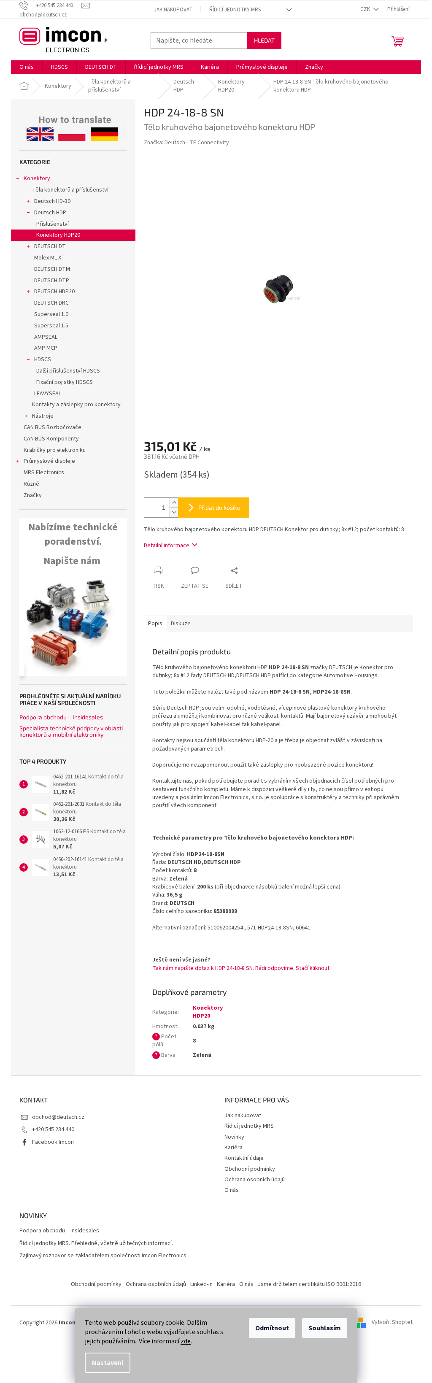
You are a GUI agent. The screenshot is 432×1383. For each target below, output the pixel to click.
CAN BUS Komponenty (51, 439)
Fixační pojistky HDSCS (64, 382)
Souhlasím (324, 1328)
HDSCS (42, 359)
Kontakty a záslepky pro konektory (76, 404)
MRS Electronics (44, 472)
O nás (231, 1190)
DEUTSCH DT (50, 246)
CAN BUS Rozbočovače (52, 427)
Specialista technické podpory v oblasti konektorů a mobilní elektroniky (71, 731)
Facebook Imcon (53, 1142)
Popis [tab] (155, 623)
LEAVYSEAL (47, 393)
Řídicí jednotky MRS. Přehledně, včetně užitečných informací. (96, 1244)
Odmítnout (272, 1328)
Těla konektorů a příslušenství (70, 190)
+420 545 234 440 (53, 1129)
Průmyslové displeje (49, 461)
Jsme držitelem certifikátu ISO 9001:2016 (309, 1284)
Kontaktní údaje (244, 1158)
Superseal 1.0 (51, 314)
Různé (31, 484)
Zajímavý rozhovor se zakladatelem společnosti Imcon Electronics (102, 1256)
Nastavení (107, 1362)
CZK (365, 9)
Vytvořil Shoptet (392, 1322)
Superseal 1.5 (51, 325)
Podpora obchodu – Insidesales (61, 717)
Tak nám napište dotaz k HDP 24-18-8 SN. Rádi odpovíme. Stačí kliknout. (241, 968)
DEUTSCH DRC (51, 303)
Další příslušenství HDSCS (68, 371)
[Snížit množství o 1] (174, 512)
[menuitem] (26, 67)
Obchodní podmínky (249, 1169)
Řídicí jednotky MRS (235, 10)
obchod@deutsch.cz (58, 1117)
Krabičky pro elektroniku (55, 450)
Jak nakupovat (173, 10)
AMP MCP (45, 348)
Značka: (186, 142)
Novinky (234, 1137)
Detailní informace (166, 545)
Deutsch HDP (50, 212)
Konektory (37, 178)
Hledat (264, 40)
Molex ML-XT (49, 258)
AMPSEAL (45, 337)
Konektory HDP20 (58, 235)
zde (186, 1341)
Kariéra (233, 1147)
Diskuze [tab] (181, 623)
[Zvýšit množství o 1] (174, 503)
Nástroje (43, 416)
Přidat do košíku (219, 507)
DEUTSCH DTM (52, 269)
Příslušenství (52, 224)
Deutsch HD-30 (52, 201)
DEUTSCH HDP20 (54, 291)
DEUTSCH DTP (51, 280)
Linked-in (201, 1284)
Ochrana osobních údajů (254, 1179)
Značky (33, 495)
